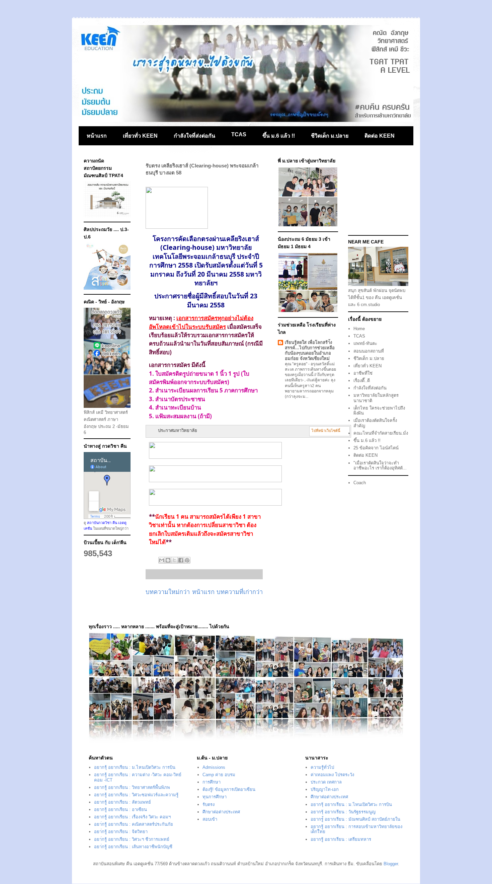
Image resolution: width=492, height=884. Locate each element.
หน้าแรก (97, 136)
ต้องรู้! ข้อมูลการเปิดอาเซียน (228, 789)
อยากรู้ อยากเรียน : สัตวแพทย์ (122, 802)
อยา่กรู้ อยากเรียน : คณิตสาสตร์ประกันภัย (133, 824)
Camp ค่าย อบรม (218, 774)
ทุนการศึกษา (214, 796)
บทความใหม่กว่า (168, 592)
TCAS (238, 134)
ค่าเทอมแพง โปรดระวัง (332, 774)
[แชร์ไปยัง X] (174, 560)
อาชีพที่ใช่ (363, 373)
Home (359, 328)
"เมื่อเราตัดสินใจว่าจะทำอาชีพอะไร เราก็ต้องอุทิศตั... (380, 465)
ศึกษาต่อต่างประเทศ (221, 811)
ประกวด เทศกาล (326, 782)
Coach (359, 482)
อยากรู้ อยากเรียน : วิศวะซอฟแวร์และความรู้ (136, 794)
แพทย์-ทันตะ (365, 343)
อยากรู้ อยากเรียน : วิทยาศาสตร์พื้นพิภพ (132, 787)
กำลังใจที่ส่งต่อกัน (194, 136)
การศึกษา (211, 782)
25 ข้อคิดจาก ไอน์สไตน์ (376, 447)
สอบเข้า (209, 819)
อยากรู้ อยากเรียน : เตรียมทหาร (341, 839)
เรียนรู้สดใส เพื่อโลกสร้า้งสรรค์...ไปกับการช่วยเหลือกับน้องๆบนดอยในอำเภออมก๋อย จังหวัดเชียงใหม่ (310, 350)
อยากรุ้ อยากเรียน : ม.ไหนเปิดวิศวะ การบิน (134, 767)
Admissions (213, 767)
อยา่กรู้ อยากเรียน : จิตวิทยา (121, 831)
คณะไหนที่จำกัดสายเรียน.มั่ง (380, 433)
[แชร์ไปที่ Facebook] (180, 560)
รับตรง (208, 804)
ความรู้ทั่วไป (322, 767)
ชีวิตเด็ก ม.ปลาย (329, 136)
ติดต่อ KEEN (379, 136)
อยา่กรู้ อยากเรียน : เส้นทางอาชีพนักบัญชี (133, 846)
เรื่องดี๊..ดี (361, 380)
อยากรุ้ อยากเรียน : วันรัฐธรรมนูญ (343, 811)
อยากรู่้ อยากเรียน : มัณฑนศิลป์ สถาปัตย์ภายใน (355, 819)
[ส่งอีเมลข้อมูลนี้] (161, 560)
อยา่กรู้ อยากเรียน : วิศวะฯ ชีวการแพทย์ (131, 839)
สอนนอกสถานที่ (368, 351)
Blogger (391, 863)
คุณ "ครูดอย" (296, 364)
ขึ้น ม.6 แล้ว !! (278, 136)
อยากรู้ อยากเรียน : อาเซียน (120, 809)
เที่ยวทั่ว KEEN (140, 136)
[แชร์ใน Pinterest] (187, 560)
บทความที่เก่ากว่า (240, 592)
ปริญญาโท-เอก (325, 789)
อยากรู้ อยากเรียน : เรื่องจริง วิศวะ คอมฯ (132, 816)
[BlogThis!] (168, 560)
